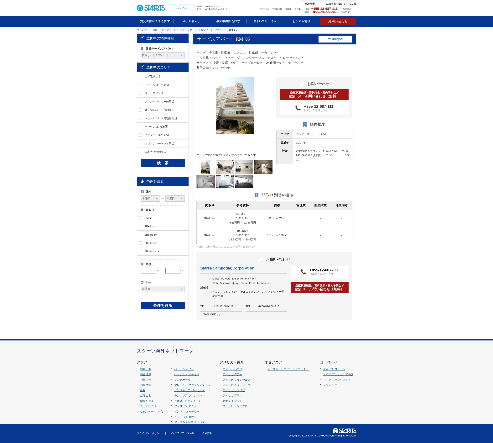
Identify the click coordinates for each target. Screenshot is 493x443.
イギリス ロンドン (334, 369)
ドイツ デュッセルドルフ (338, 374)
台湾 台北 (145, 395)
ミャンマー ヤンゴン (152, 411)
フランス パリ (331, 384)
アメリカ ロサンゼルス (236, 379)
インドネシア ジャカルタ (189, 390)
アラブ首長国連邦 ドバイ (189, 422)
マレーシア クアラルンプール (192, 384)
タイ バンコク (148, 406)
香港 (142, 390)
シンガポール (182, 379)
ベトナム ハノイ (184, 369)
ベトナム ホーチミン (186, 374)
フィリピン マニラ (185, 406)
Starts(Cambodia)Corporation (227, 268)
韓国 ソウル (147, 400)
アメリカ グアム (232, 374)
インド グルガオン (185, 416)
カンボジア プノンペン (188, 395)
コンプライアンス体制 (182, 433)
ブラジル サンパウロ (235, 406)
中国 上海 (145, 369)
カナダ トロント (232, 400)
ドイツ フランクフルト (337, 379)
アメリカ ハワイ (232, 369)
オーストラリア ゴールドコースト (288, 369)
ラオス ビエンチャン (187, 400)
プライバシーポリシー (149, 433)
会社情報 (207, 433)
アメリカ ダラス (232, 395)
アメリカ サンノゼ (234, 390)
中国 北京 (145, 374)
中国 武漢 (145, 384)
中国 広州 (145, 379)
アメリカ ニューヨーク (236, 384)
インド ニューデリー (186, 411)
